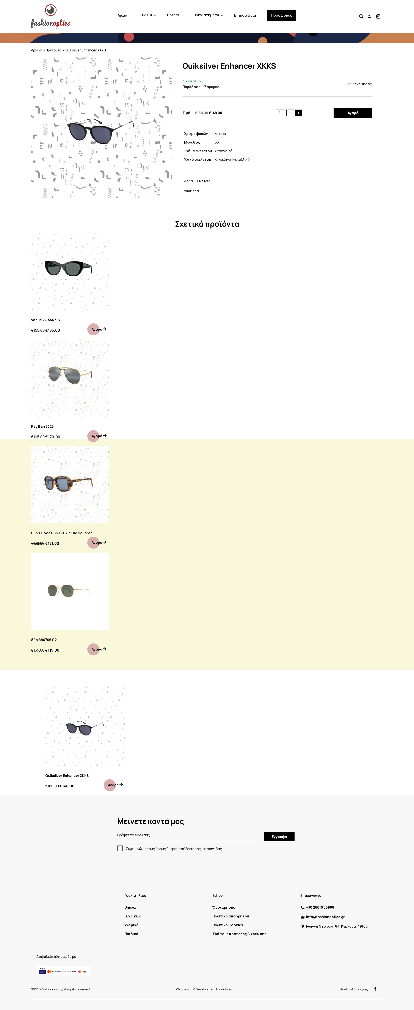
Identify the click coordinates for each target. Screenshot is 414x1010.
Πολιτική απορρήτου (230, 916)
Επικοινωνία (245, 15)
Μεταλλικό (241, 159)
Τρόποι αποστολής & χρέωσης (239, 933)
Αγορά (353, 112)
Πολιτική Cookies (227, 925)
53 (217, 142)
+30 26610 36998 (320, 907)
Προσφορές (281, 15)
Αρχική (124, 15)
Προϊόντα (53, 50)
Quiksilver (202, 181)
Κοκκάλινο (223, 159)
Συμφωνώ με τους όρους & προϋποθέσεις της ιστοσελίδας (174, 848)
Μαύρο (220, 133)
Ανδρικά (131, 925)
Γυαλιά (146, 15)
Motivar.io (227, 989)
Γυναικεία (132, 916)
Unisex (130, 907)
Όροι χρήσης (223, 907)
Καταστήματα (207, 15)
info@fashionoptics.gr (325, 916)
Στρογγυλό (223, 151)
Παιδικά (131, 933)
